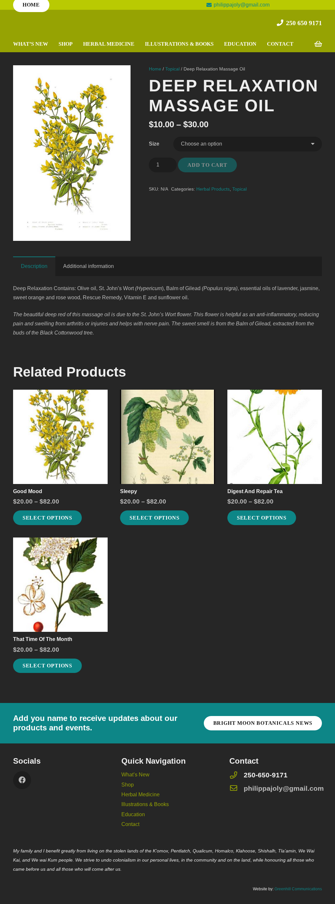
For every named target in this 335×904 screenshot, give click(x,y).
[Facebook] (22, 780)
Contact (130, 824)
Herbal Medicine (140, 794)
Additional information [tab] (88, 266)
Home (155, 68)
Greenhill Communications (298, 889)
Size (154, 144)
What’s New (135, 774)
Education (133, 814)
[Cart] (318, 44)
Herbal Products (213, 189)
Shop (127, 784)
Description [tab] (34, 266)
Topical (172, 68)
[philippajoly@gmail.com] (236, 789)
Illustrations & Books (145, 804)
